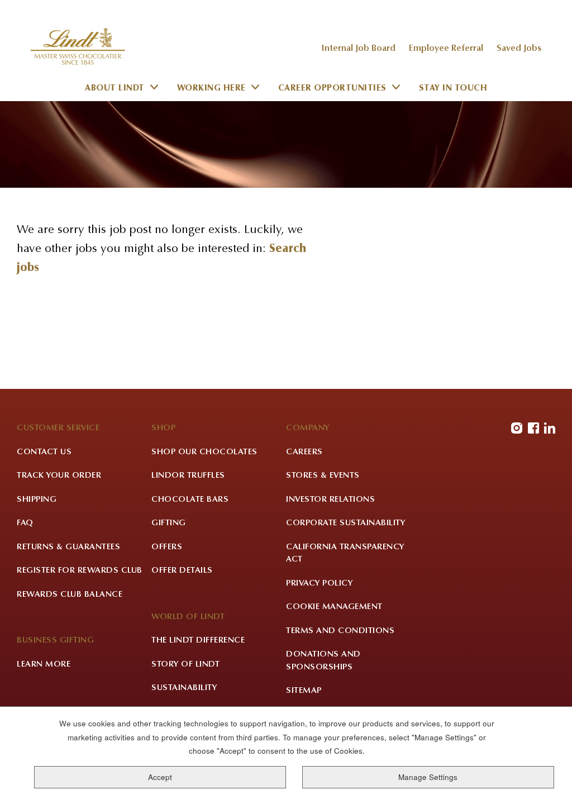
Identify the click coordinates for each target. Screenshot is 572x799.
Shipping (36, 500)
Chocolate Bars (189, 500)
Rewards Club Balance (69, 595)
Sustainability (184, 688)
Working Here (211, 88)
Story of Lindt (185, 664)
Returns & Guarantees (68, 547)
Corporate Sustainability (345, 523)
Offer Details (182, 571)
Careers (304, 452)
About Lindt (115, 88)
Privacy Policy (319, 583)
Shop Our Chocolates (204, 452)
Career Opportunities (332, 88)
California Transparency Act (345, 553)
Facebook (533, 428)
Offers (166, 547)
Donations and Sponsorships (323, 661)
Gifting (168, 523)
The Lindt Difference (198, 640)
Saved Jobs (519, 48)
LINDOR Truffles (188, 476)
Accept (160, 777)
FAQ (25, 523)
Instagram (516, 428)
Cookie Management (334, 607)
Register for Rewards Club (79, 571)
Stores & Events (323, 476)
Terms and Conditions (340, 631)
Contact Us (44, 452)
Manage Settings (427, 777)
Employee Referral (446, 48)
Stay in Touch (453, 88)
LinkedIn (549, 428)
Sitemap (304, 691)
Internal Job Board (358, 48)
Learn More (43, 664)
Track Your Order (59, 476)
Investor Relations (330, 500)
